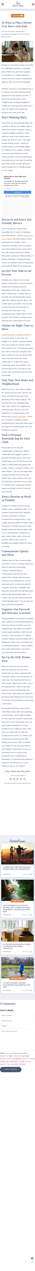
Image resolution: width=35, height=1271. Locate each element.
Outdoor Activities (16, 978)
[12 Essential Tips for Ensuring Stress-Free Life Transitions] (17, 854)
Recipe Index (20, 31)
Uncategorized (6, 34)
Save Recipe (16, 15)
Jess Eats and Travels (8, 31)
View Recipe (7, 874)
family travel (16, 901)
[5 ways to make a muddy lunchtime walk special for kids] (17, 969)
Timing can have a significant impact (15, 335)
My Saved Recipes (33, 4)
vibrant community (19, 416)
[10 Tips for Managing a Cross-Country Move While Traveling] (17, 931)
